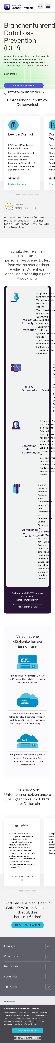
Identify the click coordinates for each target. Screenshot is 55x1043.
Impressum (9, 1001)
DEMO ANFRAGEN (27, 925)
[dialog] (27, 1024)
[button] (27, 1038)
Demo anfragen (23, 85)
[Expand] (48, 946)
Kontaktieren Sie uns (27, 606)
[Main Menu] (48, 6)
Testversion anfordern (24, 92)
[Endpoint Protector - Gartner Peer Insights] (20, 209)
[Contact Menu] (40, 6)
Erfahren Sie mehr (17, 184)
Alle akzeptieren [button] (27, 1031)
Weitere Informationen (25, 1024)
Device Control (20, 134)
